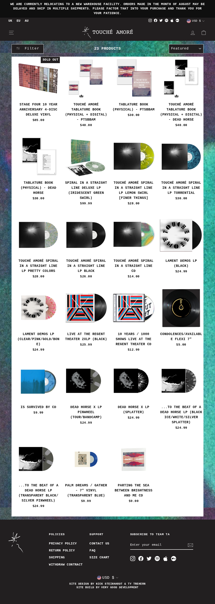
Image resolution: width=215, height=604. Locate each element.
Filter (30, 49)
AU (27, 21)
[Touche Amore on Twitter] (149, 558)
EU (19, 21)
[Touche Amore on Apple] (165, 558)
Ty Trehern (137, 584)
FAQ (92, 550)
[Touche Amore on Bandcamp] (173, 558)
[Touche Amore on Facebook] (140, 558)
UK (10, 21)
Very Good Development (119, 587)
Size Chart (99, 557)
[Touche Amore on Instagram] (132, 558)
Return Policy (62, 550)
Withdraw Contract (66, 565)
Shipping (57, 557)
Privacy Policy (63, 543)
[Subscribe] (190, 545)
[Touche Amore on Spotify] (157, 558)
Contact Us (99, 543)
